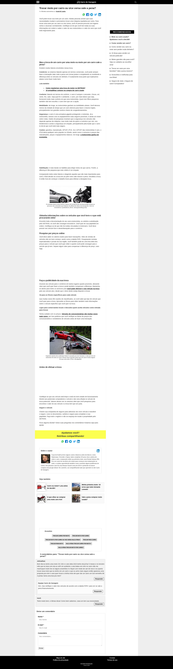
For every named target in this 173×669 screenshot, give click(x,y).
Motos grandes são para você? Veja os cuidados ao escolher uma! (122, 62)
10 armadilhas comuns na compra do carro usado (65, 90)
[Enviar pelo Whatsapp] (83, 14)
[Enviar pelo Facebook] (87, 14)
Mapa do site (60, 658)
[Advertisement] (70, 46)
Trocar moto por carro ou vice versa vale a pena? (63, 539)
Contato (112, 658)
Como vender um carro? (121, 43)
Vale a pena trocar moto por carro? (71, 547)
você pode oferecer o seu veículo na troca (83, 289)
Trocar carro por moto (61, 535)
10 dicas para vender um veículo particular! (120, 54)
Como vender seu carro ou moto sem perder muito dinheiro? (122, 48)
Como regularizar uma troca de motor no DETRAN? (65, 88)
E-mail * (41, 625)
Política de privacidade (60, 660)
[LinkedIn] (98, 450)
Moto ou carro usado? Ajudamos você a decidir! (120, 38)
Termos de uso (112, 660)
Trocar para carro (89, 539)
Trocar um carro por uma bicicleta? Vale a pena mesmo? (121, 69)
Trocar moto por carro (80, 535)
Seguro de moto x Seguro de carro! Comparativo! (121, 82)
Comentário (42, 633)
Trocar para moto (57, 543)
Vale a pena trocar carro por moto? (78, 543)
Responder (99, 579)
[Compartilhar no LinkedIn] (99, 14)
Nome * (41, 617)
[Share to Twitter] (95, 14)
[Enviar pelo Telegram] (91, 14)
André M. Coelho (61, 11)
